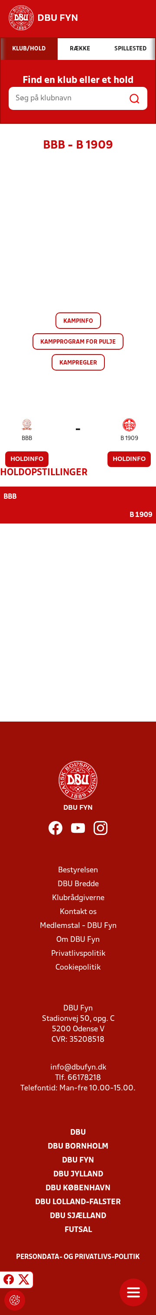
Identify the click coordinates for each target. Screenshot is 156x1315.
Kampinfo (78, 321)
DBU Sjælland (78, 1216)
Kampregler (78, 363)
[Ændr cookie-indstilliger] (14, 1300)
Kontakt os (78, 912)
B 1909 (129, 438)
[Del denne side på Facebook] (8, 1281)
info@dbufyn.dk (78, 1067)
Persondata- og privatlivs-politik (78, 1257)
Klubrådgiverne (78, 898)
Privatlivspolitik (78, 953)
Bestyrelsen (78, 870)
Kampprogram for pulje (78, 342)
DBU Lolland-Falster (78, 1202)
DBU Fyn (78, 1160)
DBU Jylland (78, 1174)
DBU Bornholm (78, 1146)
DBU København (78, 1188)
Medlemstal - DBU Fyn (78, 926)
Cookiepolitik (78, 967)
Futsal (78, 1230)
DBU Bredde (78, 884)
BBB (27, 438)
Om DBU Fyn (78, 940)
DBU (78, 1132)
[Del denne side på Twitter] (23, 1281)
